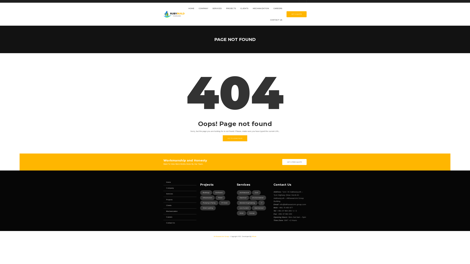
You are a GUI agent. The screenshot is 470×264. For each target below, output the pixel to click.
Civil (256, 193)
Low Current (244, 208)
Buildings (206, 192)
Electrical (243, 198)
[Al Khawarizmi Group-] (174, 14)
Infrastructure (207, 198)
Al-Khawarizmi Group (221, 236)
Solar (241, 213)
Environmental (257, 198)
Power (220, 198)
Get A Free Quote (294, 162)
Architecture (244, 193)
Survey (251, 213)
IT (261, 203)
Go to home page (235, 138)
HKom (254, 236)
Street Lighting (208, 208)
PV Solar (224, 203)
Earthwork (219, 192)
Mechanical (258, 208)
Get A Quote (296, 14)
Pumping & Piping (209, 203)
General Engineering (247, 203)
